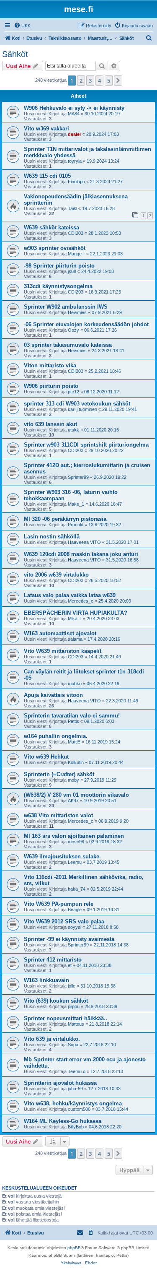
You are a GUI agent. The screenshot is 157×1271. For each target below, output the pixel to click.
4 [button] (99, 80)
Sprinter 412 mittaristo (53, 959)
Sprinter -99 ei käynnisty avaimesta (69, 939)
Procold (75, 524)
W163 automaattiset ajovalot (60, 633)
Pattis (73, 721)
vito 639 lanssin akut (50, 424)
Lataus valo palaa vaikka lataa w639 (70, 595)
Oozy (73, 330)
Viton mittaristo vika (50, 365)
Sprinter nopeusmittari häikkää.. (65, 1018)
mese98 (76, 841)
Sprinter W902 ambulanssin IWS (66, 307)
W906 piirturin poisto (51, 386)
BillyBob (76, 1126)
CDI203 (75, 233)
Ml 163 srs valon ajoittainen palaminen (74, 836)
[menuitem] (22, 26)
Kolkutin (76, 762)
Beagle (75, 909)
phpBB (74, 1247)
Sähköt (15, 54)
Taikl (72, 208)
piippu (74, 1006)
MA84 (74, 113)
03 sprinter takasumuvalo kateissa (68, 345)
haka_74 (76, 889)
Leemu (75, 862)
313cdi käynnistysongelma (58, 286)
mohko (75, 683)
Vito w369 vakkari (46, 128)
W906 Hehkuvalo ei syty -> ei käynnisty (74, 108)
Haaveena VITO (84, 542)
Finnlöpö (76, 181)
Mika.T (75, 618)
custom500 (79, 1109)
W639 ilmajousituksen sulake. (62, 856)
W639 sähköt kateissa (51, 227)
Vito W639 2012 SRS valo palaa (64, 921)
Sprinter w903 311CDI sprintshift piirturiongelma (86, 445)
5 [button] (108, 80)
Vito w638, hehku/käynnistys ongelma (73, 1103)
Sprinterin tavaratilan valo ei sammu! (72, 715)
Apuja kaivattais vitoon (53, 695)
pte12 (73, 391)
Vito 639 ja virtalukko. (52, 1039)
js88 (72, 271)
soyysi (74, 927)
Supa (73, 1044)
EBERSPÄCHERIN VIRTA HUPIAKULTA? (75, 613)
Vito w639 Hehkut (46, 757)
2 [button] (81, 80)
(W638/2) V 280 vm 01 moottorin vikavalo (76, 795)
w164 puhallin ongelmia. (56, 736)
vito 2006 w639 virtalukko (56, 575)
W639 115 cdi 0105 (47, 176)
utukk (73, 429)
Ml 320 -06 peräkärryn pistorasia (65, 519)
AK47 (73, 800)
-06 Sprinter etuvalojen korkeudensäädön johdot (86, 324)
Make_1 (76, 504)
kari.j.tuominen (82, 409)
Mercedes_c (80, 600)
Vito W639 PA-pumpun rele (58, 904)
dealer (74, 134)
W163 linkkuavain (46, 980)
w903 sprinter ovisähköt (54, 248)
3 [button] (90, 80)
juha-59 (75, 1088)
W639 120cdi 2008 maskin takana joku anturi (81, 554)
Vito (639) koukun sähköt (56, 1001)
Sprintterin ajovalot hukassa (60, 1083)
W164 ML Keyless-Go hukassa (62, 1121)
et (70, 965)
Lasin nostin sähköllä (52, 536)
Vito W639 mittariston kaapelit (62, 651)
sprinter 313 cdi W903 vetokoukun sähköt (77, 403)
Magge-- (76, 253)
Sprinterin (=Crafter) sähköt (59, 774)
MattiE (74, 741)
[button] (118, 80)
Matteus (76, 1024)
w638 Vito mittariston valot (58, 815)
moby (73, 779)
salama (75, 639)
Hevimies (77, 312)
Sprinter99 (78, 477)
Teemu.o (76, 1071)
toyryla (75, 161)
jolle (71, 985)
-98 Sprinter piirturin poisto (59, 266)
